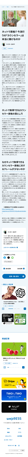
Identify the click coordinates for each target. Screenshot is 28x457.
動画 (8, 432)
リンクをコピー (9, 261)
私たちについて (11, 445)
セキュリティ (8, 436)
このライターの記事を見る (10, 247)
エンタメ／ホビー (8, 440)
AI (5, 306)
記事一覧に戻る (14, 276)
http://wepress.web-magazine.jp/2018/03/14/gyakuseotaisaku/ (14, 211)
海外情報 (19, 436)
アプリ (19, 432)
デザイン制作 (7, 363)
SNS (19, 428)
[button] (25, 309)
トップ (3, 6)
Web (8, 6)
